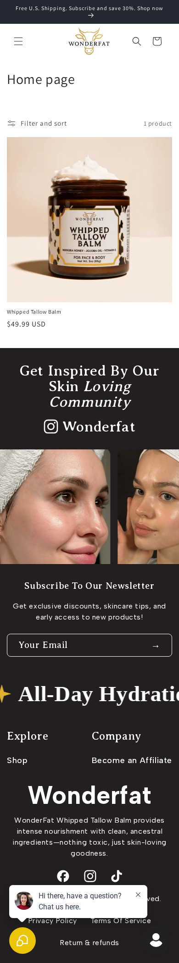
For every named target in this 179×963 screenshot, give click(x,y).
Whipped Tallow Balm (34, 311)
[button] (18, 41)
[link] (89, 427)
